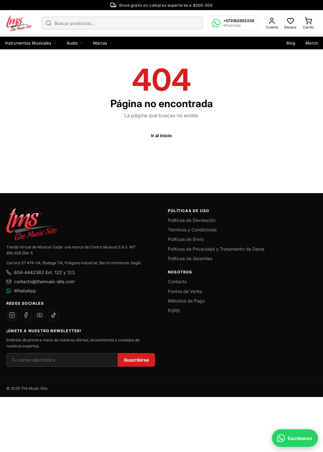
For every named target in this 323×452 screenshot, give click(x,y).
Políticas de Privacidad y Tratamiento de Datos (216, 249)
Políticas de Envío (186, 239)
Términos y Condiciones (192, 229)
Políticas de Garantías (190, 258)
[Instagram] (12, 315)
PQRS (174, 310)
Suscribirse (136, 360)
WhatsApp (25, 290)
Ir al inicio (161, 135)
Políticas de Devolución (191, 220)
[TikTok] (53, 315)
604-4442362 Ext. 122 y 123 (44, 272)
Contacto (177, 281)
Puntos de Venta (185, 291)
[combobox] (122, 23)
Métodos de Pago (186, 300)
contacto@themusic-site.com (44, 281)
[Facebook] (26, 315)
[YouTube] (39, 315)
